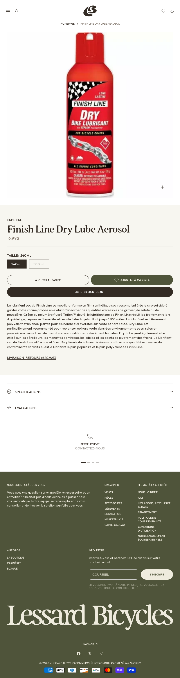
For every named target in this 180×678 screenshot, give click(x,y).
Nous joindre (148, 492)
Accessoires (113, 503)
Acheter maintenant (90, 292)
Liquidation (113, 514)
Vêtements (112, 508)
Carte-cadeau (114, 525)
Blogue (12, 568)
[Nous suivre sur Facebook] (78, 653)
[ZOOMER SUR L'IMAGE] (162, 187)
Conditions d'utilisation (147, 528)
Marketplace (113, 519)
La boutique (15, 557)
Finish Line (14, 220)
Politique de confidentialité (149, 519)
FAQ (140, 497)
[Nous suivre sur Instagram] (101, 653)
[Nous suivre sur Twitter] (90, 653)
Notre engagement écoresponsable (151, 537)
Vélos (108, 492)
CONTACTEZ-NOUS (90, 448)
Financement (147, 512)
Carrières (14, 563)
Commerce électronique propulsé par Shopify (108, 663)
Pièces (108, 497)
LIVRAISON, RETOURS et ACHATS (31, 357)
